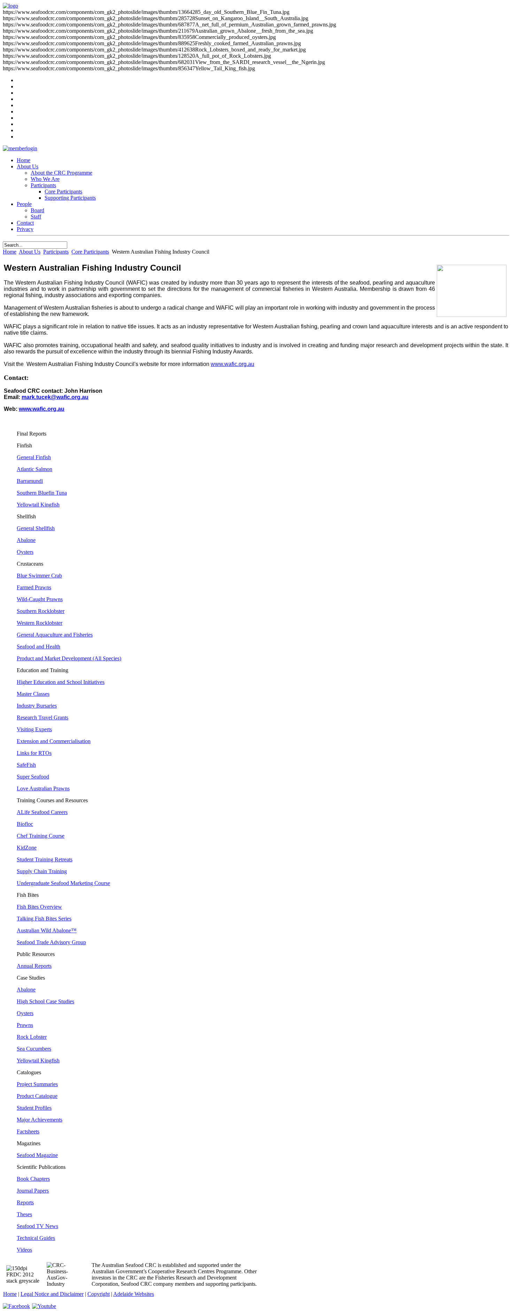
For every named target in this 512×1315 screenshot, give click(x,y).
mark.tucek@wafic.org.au (55, 397)
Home (23, 160)
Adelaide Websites (133, 1294)
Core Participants (63, 191)
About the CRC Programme (61, 173)
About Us (27, 166)
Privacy (25, 229)
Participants (43, 185)
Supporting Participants (70, 198)
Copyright (98, 1294)
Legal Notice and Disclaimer (52, 1294)
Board (37, 210)
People (24, 204)
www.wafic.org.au (232, 364)
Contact (25, 223)
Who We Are (45, 179)
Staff (36, 217)
